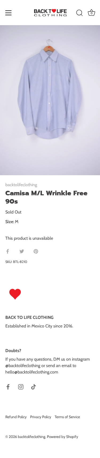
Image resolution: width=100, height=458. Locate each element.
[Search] (79, 14)
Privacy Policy (40, 417)
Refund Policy (16, 417)
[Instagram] (20, 386)
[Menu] (8, 13)
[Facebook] (8, 386)
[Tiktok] (33, 386)
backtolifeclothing (21, 184)
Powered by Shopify (62, 436)
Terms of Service (67, 417)
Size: (9, 221)
